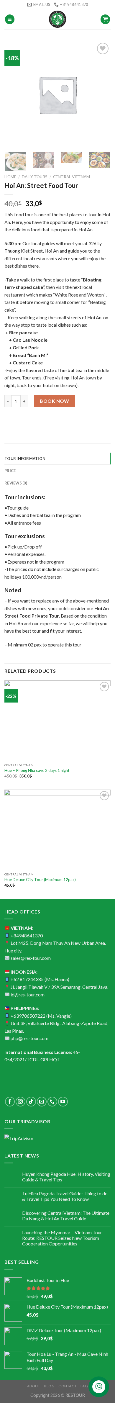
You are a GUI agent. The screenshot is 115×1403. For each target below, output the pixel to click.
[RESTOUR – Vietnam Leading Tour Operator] (57, 19)
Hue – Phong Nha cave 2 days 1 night (37, 770)
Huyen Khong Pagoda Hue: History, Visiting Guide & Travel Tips (66, 1176)
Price (10, 470)
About (33, 1386)
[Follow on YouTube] (63, 1101)
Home (10, 176)
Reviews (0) (15, 483)
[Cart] (105, 19)
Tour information (24, 458)
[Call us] (52, 1101)
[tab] (57, 458)
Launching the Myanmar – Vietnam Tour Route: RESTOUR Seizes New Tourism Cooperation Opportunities (62, 1238)
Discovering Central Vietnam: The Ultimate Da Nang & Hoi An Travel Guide (65, 1215)
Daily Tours (34, 176)
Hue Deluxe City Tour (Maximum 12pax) (40, 879)
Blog (49, 1386)
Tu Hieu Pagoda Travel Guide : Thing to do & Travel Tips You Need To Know (65, 1196)
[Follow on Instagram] (20, 1101)
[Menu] (9, 19)
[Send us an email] (42, 1101)
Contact (67, 1386)
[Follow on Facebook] (10, 1101)
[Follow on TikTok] (31, 1101)
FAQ (84, 1386)
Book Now (54, 401)
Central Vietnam (71, 176)
